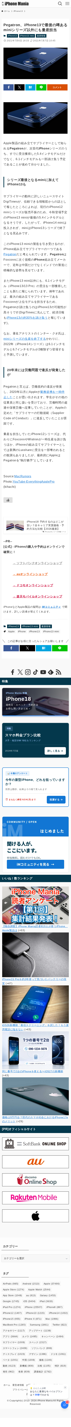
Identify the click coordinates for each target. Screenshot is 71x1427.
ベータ (10, 1360)
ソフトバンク (41, 1348)
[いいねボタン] (8, 500)
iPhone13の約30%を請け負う (27, 317)
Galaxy (48, 1295)
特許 (60, 1366)
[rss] (58, 672)
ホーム (6, 1385)
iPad (46, 1301)
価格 (45, 1360)
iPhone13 (12, 36)
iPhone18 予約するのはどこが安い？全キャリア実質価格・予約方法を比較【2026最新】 (45, 525)
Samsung (39, 1325)
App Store (12, 1295)
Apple (11, 631)
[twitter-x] (20, 672)
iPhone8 (54, 1307)
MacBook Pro (14, 1325)
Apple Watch (39, 1289)
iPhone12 (12, 1313)
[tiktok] (35, 672)
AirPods (10, 1283)
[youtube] (43, 672)
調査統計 (43, 1371)
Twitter (60, 1325)
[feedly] (51, 672)
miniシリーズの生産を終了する (24, 338)
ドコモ (58, 1354)
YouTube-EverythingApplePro (34, 481)
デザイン (38, 1354)
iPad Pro (12, 1307)
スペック (38, 1342)
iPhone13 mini (27, 36)
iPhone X (33, 1319)
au (31, 1295)
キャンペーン (53, 1336)
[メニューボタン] (67, 3)
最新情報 (41, 36)
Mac (52, 1319)
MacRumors (22, 476)
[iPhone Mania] (15, 3)
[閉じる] (65, 1387)
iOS (29, 1301)
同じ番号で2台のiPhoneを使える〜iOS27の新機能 (32, 1071)
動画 (9, 1366)
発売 (8, 1371)
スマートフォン (15, 1348)
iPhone (22, 631)
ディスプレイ (14, 1354)
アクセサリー (14, 1330)
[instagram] (28, 672)
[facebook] (12, 672)
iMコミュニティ (51, 606)
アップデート (40, 1330)
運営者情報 (18, 1385)
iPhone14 (58, 1313)
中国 (28, 1360)
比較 (44, 1366)
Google (11, 1301)
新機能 (26, 1366)
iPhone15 (11, 1319)
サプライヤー (14, 1342)
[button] (8, 87)
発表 (24, 1371)
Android (31, 1283)
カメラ (29, 1336)
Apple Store (13, 1289)
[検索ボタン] (60, 3)
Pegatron (9, 254)
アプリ (10, 1336)
